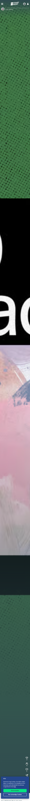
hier (15, 787)
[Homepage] (15, 3)
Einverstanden (15, 790)
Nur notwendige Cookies (15, 794)
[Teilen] (27, 775)
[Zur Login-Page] (28, 4)
